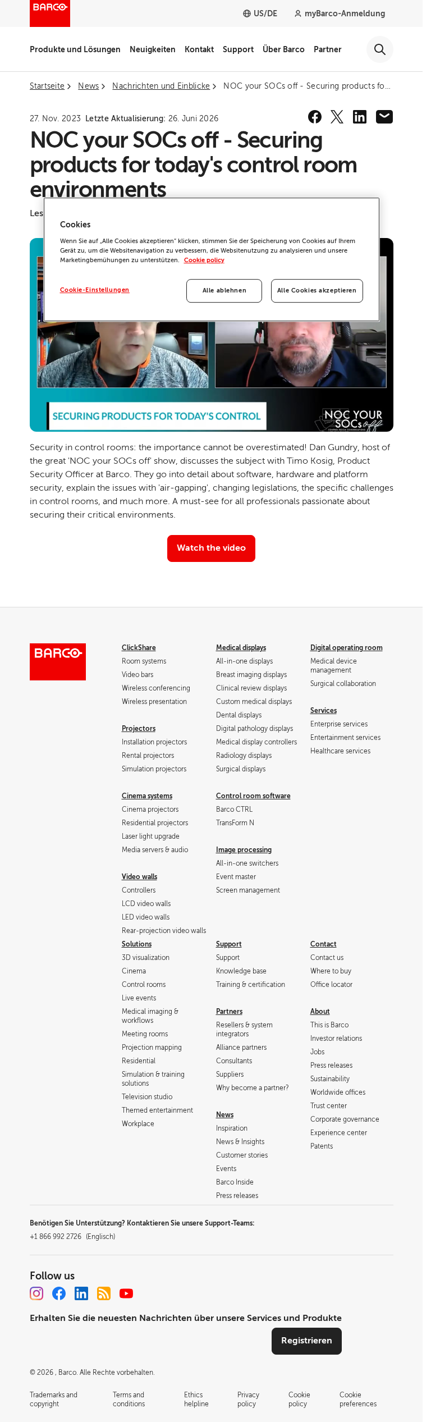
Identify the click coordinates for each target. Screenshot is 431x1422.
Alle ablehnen (224, 290)
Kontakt (199, 49)
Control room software (253, 796)
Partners (229, 1012)
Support (238, 49)
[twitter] (337, 117)
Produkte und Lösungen (75, 49)
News (224, 1115)
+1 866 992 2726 (72, 1237)
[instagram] (36, 1293)
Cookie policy (204, 260)
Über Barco (284, 49)
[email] (384, 117)
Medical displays (241, 648)
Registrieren (306, 1341)
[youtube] (126, 1293)
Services (323, 711)
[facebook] (315, 117)
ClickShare (139, 648)
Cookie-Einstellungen (95, 290)
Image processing (244, 850)
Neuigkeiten (153, 49)
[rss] (104, 1293)
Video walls (139, 877)
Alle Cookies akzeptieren (317, 290)
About (320, 1012)
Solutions (137, 944)
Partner (328, 49)
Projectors (138, 729)
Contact (323, 944)
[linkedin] (359, 117)
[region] (211, 259)
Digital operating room (346, 648)
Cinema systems (147, 796)
